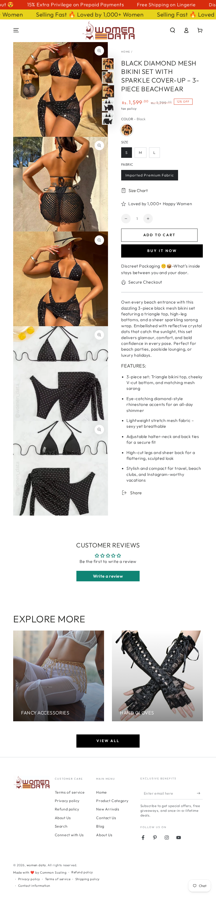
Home (125, 51)
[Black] (126, 129)
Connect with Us (69, 835)
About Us (63, 817)
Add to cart (159, 235)
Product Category (112, 800)
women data (36, 865)
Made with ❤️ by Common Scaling (39, 872)
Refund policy (67, 809)
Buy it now (162, 250)
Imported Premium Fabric (149, 175)
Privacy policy (67, 800)
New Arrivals (107, 809)
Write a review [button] (108, 576)
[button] (172, 30)
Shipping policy (87, 879)
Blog (100, 826)
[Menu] (16, 30)
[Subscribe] (200, 793)
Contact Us (106, 817)
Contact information (34, 886)
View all (107, 740)
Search (61, 826)
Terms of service (70, 792)
